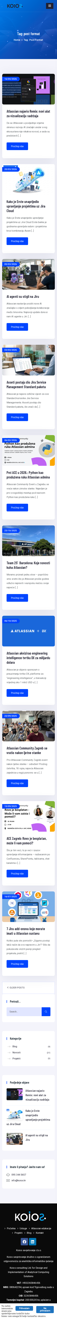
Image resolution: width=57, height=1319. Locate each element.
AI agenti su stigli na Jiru (23, 296)
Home (17, 40)
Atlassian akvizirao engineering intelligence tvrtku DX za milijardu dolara (28, 657)
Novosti (31, 1052)
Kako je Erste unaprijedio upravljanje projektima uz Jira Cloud (26, 206)
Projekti (31, 1058)
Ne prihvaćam (45, 1309)
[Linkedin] (32, 1241)
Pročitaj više (17, 146)
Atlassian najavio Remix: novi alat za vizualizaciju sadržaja (37, 1095)
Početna (11, 1228)
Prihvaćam (24, 1308)
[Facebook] (24, 1241)
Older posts (17, 987)
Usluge (23, 1228)
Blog (31, 1046)
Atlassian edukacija (41, 1228)
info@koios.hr (19, 1180)
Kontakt (40, 1232)
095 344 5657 (19, 1174)
